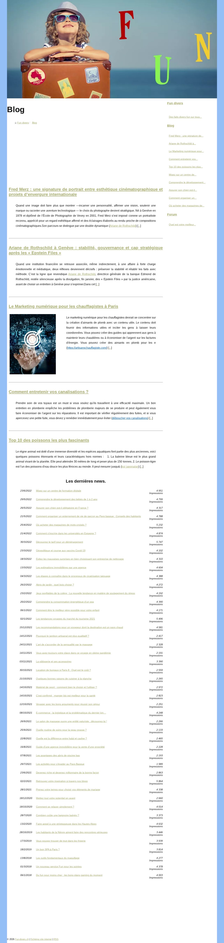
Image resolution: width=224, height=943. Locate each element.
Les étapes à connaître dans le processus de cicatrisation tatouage (73, 576)
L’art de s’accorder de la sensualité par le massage (64, 644)
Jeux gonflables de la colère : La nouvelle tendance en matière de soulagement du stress (85, 593)
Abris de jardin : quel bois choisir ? (55, 584)
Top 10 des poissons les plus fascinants (49, 440)
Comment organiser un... (183, 198)
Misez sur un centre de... (182, 174)
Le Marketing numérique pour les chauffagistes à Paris (63, 306)
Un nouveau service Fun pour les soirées (59, 866)
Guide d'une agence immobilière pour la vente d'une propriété (70, 747)
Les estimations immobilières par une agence (61, 567)
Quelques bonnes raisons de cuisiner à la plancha (63, 678)
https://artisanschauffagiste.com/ (87, 347)
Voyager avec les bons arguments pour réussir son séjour (68, 704)
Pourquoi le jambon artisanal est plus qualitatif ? (62, 636)
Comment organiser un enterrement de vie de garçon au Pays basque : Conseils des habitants (88, 516)
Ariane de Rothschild (123, 225)
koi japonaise (130, 466)
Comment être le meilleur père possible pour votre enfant (67, 610)
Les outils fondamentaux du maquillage (57, 858)
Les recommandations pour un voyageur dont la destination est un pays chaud (79, 627)
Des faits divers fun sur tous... (185, 116)
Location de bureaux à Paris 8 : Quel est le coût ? (63, 670)
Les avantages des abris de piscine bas (58, 755)
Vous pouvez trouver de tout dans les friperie (61, 841)
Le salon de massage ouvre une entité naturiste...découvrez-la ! (71, 721)
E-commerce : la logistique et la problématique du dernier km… (71, 712)
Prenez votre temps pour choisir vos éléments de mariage (68, 789)
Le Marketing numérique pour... (186, 151)
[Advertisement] (85, 151)
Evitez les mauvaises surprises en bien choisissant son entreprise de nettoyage (80, 559)
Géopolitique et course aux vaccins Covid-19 (60, 550)
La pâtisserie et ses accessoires (53, 661)
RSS (56, 939)
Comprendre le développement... (187, 182)
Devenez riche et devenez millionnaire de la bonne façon (67, 772)
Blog (34, 122)
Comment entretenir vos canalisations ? (49, 391)
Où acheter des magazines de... (186, 205)
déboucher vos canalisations (130, 418)
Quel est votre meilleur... (182, 224)
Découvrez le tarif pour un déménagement (59, 542)
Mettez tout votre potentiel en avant (55, 798)
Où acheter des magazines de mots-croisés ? (61, 525)
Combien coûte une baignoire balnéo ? (57, 815)
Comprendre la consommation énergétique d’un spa (65, 602)
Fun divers (23, 122)
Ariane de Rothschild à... (182, 143)
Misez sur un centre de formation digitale (58, 490)
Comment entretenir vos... (183, 159)
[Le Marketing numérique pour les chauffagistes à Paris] (33, 343)
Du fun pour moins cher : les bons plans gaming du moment (69, 875)
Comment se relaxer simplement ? (55, 806)
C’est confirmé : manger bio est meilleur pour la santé (65, 695)
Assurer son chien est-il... (183, 190)
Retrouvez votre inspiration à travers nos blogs (62, 781)
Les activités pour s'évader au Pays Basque (60, 764)
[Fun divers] (112, 49)
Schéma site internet (41, 939)
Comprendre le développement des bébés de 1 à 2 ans (66, 499)
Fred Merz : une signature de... (186, 135)
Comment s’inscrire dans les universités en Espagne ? (66, 533)
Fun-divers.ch (22, 939)
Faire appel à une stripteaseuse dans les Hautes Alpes (66, 824)
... (139, 225)
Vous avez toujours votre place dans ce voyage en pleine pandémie (73, 653)
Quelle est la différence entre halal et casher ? (61, 738)
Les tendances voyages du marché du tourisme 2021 (65, 619)
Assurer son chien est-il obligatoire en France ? (62, 508)
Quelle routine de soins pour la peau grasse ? (61, 730)
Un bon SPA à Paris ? (48, 849)
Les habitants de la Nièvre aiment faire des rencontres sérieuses (71, 832)
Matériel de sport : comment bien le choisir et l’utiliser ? (66, 687)
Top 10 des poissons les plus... (186, 166)
